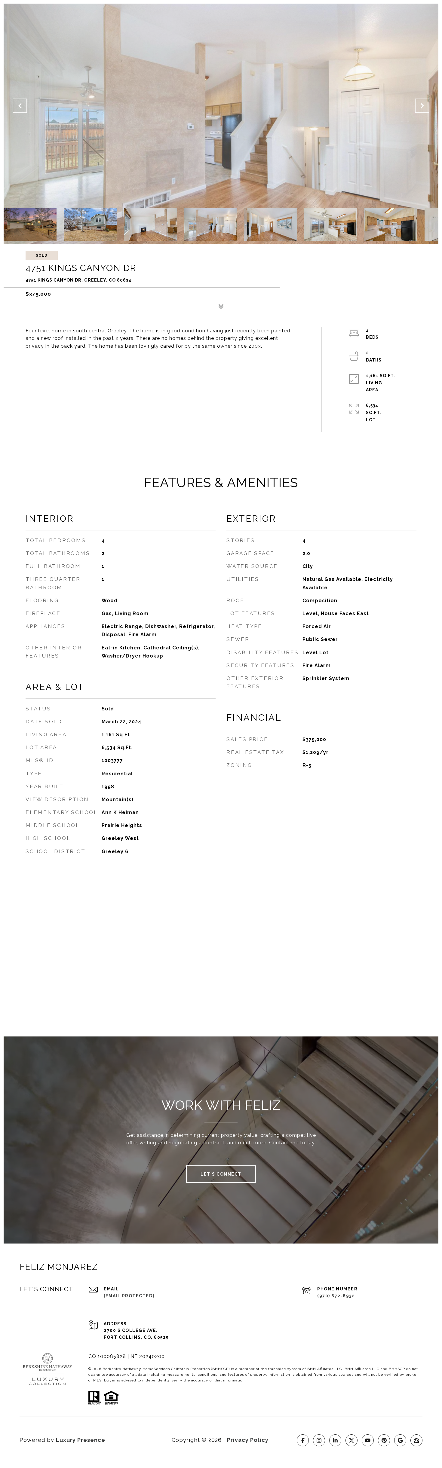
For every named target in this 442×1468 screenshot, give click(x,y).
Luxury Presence (80, 1440)
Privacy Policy (248, 1440)
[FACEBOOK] (303, 1440)
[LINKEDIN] (335, 1440)
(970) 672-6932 (336, 1295)
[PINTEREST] (384, 1440)
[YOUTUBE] (368, 1440)
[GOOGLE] (400, 1440)
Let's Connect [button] (221, 1174)
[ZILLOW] (416, 1440)
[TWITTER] (351, 1440)
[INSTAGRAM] (319, 1440)
